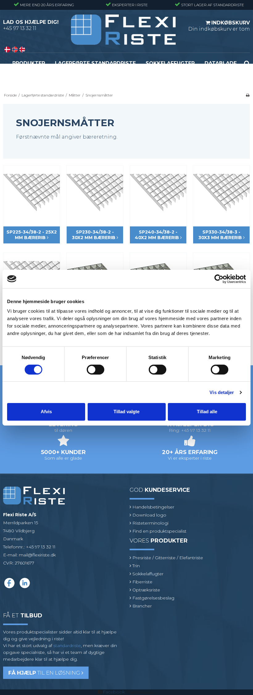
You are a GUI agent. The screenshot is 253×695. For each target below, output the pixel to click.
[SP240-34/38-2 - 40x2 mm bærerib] (158, 193)
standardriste (67, 645)
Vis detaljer (221, 392)
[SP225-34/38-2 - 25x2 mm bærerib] (31, 193)
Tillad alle (207, 411)
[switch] (95, 370)
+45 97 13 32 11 (19, 28)
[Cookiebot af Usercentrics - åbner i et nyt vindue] (219, 278)
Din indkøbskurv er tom (219, 26)
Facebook (114, 692)
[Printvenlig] (247, 95)
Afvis (46, 411)
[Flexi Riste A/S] (123, 30)
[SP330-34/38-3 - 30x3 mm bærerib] (221, 193)
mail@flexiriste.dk (37, 555)
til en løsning (44, 673)
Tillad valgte (126, 411)
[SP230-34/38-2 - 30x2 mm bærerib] (95, 193)
